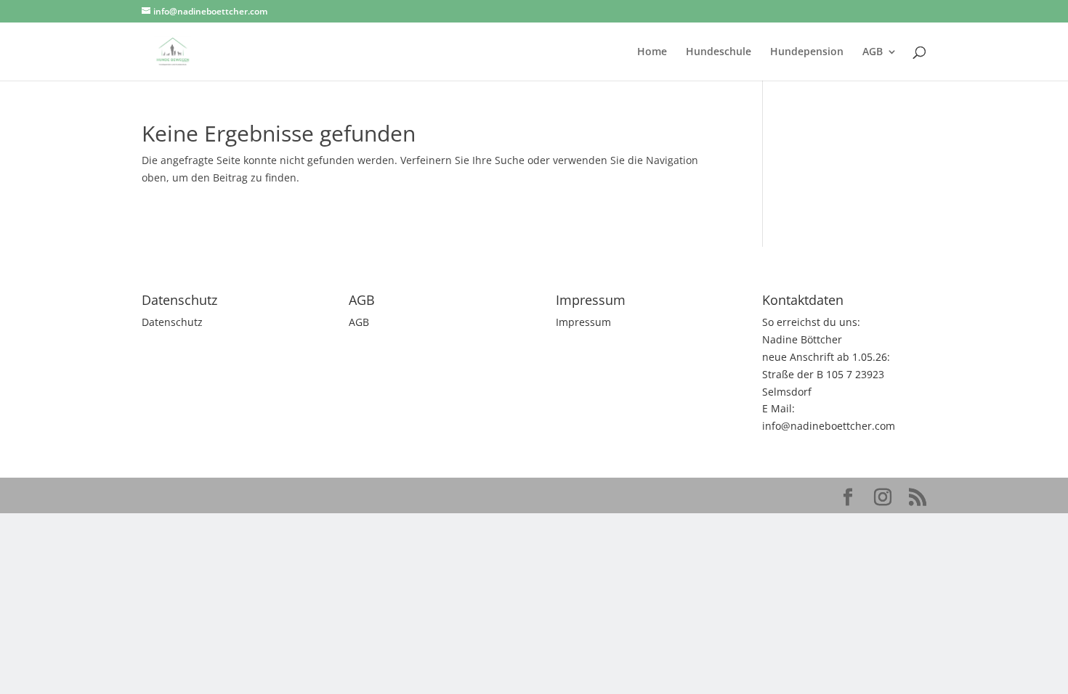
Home (652, 52)
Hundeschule (718, 52)
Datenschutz (172, 322)
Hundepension (807, 52)
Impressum (583, 322)
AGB (872, 52)
